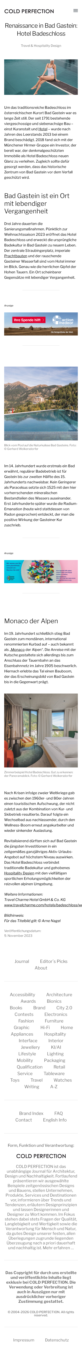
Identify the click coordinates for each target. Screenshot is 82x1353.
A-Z (54, 1086)
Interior (55, 1040)
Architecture (59, 994)
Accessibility (22, 994)
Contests (24, 1014)
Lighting (55, 1053)
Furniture (54, 1020)
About (41, 967)
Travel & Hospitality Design (41, 46)
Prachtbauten (15, 256)
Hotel (42, 129)
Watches (63, 1080)
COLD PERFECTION (34, 1166)
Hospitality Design (19, 873)
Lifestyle (27, 1053)
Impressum (23, 1340)
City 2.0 (64, 1007)
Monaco (18, 650)
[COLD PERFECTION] (29, 11)
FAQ (58, 1113)
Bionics (54, 1001)
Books (16, 1007)
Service (25, 1073)
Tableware (54, 1073)
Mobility (25, 1060)
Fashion (26, 1020)
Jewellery (30, 1047)
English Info (55, 1119)
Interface (28, 1040)
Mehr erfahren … (58, 1247)
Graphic (21, 1027)
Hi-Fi (45, 1027)
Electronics (55, 1014)
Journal (22, 961)
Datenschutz (57, 1340)
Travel (36, 1080)
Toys (15, 1080)
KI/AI (56, 1047)
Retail (59, 1066)
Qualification (30, 1066)
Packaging (54, 1060)
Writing (31, 1086)
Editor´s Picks (53, 961)
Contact (23, 1119)
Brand (39, 1007)
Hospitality (55, 1034)
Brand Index (31, 1113)
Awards (28, 1001)
